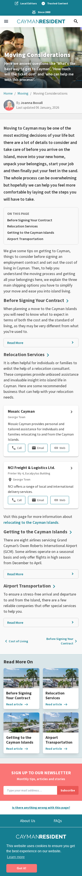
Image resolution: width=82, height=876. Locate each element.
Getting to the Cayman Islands (30, 232)
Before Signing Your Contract (29, 220)
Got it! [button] (21, 868)
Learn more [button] (16, 857)
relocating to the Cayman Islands (30, 522)
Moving (22, 93)
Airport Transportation (25, 239)
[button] (6, 21)
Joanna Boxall (32, 102)
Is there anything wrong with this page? (41, 807)
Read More (15, 342)
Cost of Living (15, 641)
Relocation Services (22, 226)
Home (8, 93)
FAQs (58, 820)
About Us (27, 820)
